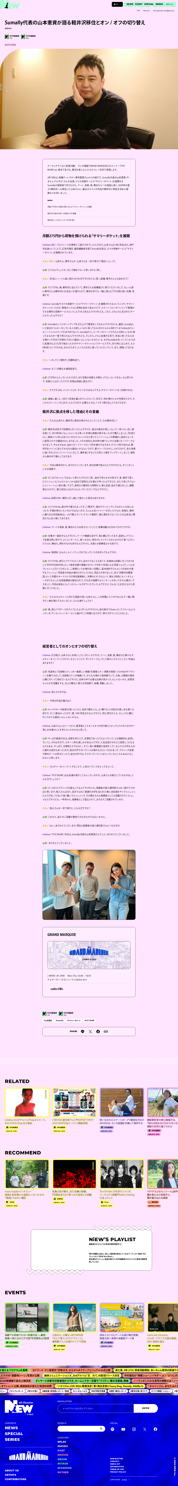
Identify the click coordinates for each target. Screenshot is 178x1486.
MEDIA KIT (115, 1464)
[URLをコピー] (105, 1031)
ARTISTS (10, 1475)
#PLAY (62, 1442)
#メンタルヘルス (62, 1391)
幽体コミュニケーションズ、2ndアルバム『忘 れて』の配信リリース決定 (54, 1375)
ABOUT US (12, 1471)
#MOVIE (63, 1455)
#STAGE (63, 1464)
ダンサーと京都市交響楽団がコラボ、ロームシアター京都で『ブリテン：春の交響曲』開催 (58, 1381)
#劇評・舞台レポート (99, 1391)
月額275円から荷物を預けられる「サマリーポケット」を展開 (69, 207)
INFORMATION (117, 1467)
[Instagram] (134, 1430)
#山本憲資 (48, 1020)
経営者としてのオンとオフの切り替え (61, 220)
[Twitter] (144, 1430)
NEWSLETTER (65, 1402)
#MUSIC (63, 1446)
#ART (61, 1451)
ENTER (145, 1408)
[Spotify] (112, 1430)
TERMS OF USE (117, 1469)
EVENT (138, 4)
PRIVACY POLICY (118, 1472)
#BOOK (62, 1459)
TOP (138, 11)
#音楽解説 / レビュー (165, 1391)
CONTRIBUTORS (15, 1479)
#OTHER (63, 1472)
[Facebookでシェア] (98, 1031)
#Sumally (59, 1020)
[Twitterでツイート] (90, 1031)
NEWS (130, 4)
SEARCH (62, 1423)
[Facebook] (155, 1430)
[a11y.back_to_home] (10, 5)
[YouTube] (123, 1430)
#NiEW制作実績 (80, 1391)
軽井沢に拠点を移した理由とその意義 (61, 213)
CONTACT (114, 1461)
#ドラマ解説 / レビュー (142, 1391)
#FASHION (65, 1468)
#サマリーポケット (74, 1020)
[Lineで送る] (82, 1031)
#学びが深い (14, 1391)
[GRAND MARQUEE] (29, 1455)
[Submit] (101, 1429)
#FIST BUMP (89, 1020)
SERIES (159, 4)
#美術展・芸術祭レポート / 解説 (37, 1391)
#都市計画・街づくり (120, 1391)
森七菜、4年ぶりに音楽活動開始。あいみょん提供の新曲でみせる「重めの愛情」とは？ (127, 1370)
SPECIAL (149, 4)
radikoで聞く (57, 989)
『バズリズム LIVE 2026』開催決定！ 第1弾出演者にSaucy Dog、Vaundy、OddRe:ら (79, 1386)
